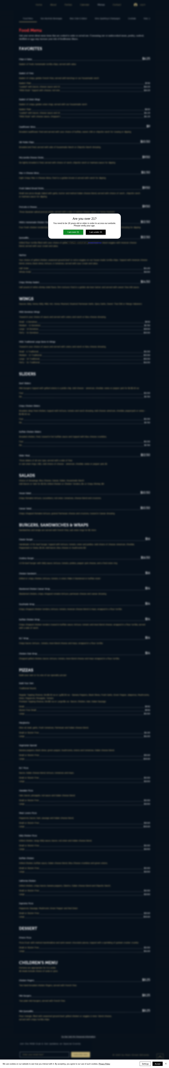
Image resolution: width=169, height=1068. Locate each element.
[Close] (165, 1064)
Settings (145, 1063)
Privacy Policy (104, 1063)
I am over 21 (73, 232)
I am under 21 (95, 232)
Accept (157, 1063)
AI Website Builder (95, 243)
